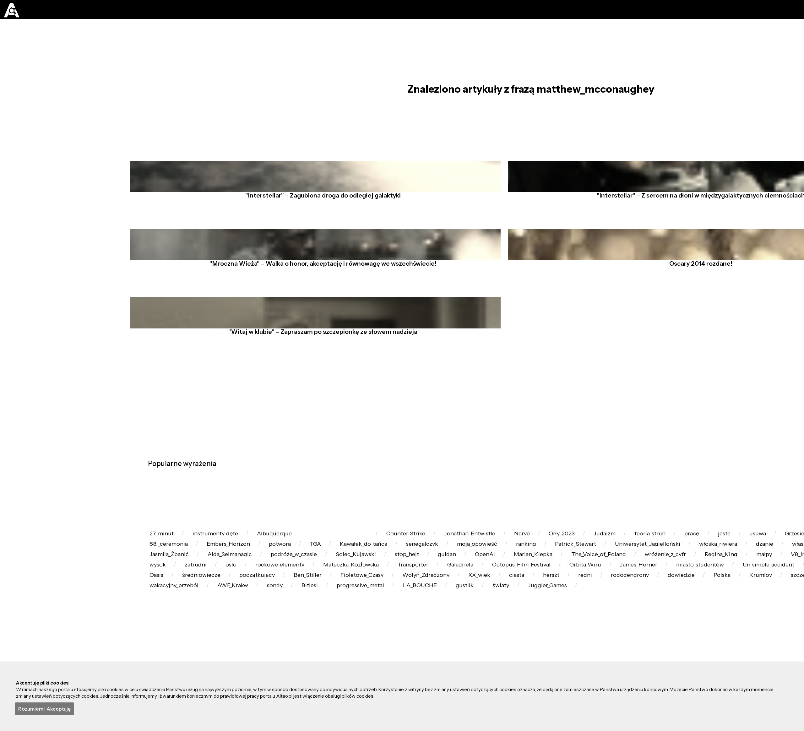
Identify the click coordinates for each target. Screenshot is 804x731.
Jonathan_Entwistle (524, 566)
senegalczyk (641, 591)
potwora (464, 591)
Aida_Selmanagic (579, 615)
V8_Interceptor (564, 640)
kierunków (628, 640)
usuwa (163, 591)
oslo (775, 640)
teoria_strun (750, 566)
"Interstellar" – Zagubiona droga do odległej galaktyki (319, 222)
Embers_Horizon (401, 591)
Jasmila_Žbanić (506, 615)
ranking (769, 591)
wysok (680, 640)
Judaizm (694, 566)
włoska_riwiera (272, 615)
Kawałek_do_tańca (570, 591)
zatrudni (729, 640)
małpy (505, 640)
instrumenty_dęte (232, 566)
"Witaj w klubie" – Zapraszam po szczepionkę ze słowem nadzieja (319, 375)
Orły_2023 (640, 566)
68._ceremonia (329, 591)
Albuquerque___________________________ (342, 566)
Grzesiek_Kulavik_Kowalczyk (240, 591)
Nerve (588, 566)
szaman (445, 615)
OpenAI (165, 640)
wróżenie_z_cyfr (382, 640)
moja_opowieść (708, 591)
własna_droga (387, 615)
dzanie (331, 615)
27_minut (166, 566)
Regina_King (450, 640)
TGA (510, 591)
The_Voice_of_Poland (303, 640)
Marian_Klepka (225, 640)
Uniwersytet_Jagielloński (188, 615)
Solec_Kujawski (729, 615)
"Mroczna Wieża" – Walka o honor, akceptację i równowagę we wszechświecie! (319, 298)
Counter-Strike (448, 566)
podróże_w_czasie (656, 615)
